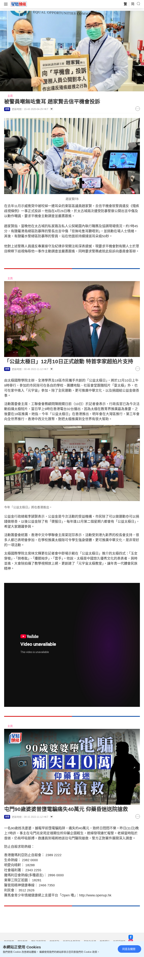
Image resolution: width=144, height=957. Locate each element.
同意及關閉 (128, 948)
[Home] (18, 4)
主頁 (10, 95)
